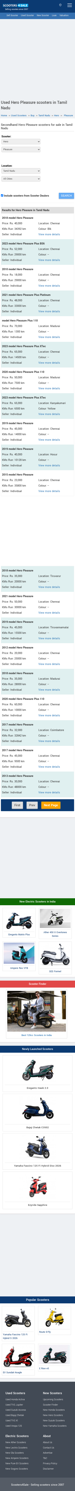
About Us (47, 1442)
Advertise (47, 1453)
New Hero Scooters (53, 1415)
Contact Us (48, 1447)
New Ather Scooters (15, 1442)
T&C (45, 1458)
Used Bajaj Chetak (14, 1415)
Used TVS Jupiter (14, 1404)
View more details (49, 234)
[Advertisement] (37, 58)
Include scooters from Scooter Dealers (26, 196)
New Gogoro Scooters (16, 1468)
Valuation (64, 15)
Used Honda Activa (15, 1399)
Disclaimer (48, 1468)
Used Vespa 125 (13, 1426)
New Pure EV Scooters (16, 1463)
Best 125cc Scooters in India (36, 1035)
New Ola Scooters (14, 1453)
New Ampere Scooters (16, 1458)
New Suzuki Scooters (54, 1420)
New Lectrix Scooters (16, 1447)
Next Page (51, 805)
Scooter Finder (37, 984)
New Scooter (43, 15)
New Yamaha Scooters (54, 1426)
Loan (54, 15)
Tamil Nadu (60, 5)
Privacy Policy (50, 1463)
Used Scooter (27, 15)
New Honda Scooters (54, 1410)
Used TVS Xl (11, 1420)
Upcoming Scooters (53, 1399)
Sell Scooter (12, 15)
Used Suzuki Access (15, 1410)
